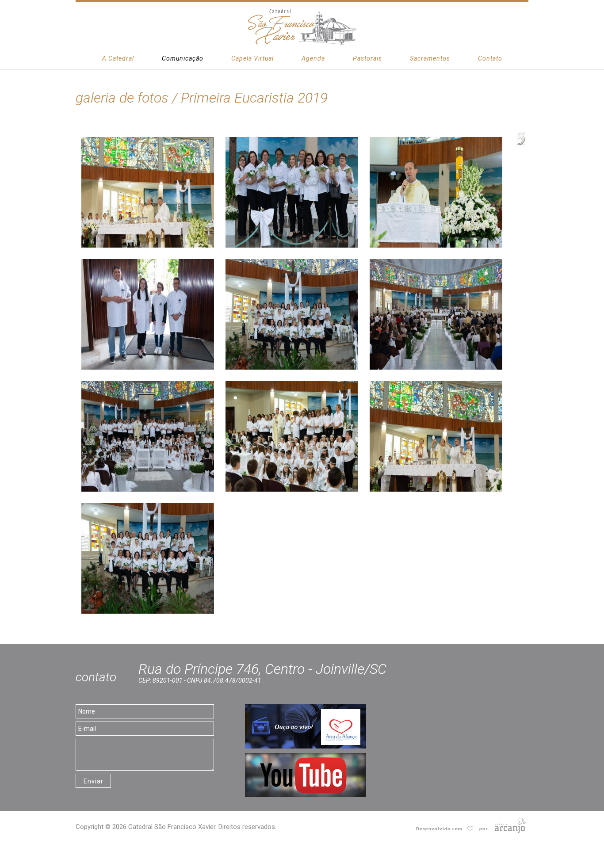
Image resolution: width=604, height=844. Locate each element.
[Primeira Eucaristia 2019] (147, 141)
